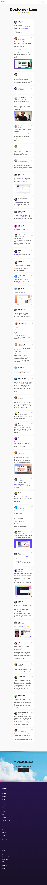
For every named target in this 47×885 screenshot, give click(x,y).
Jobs (3, 868)
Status (3, 876)
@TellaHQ (25, 28)
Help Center (5, 842)
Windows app (5, 817)
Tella (23, 49)
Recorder (4, 796)
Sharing (4, 802)
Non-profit (4, 832)
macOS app (4, 814)
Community (4, 847)
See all (3, 807)
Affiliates (4, 871)
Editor (3, 799)
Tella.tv (17, 523)
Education (4, 829)
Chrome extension (6, 820)
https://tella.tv (17, 484)
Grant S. (23, 383)
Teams (3, 826)
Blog (3, 844)
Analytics (4, 804)
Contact (4, 874)
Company (4, 865)
